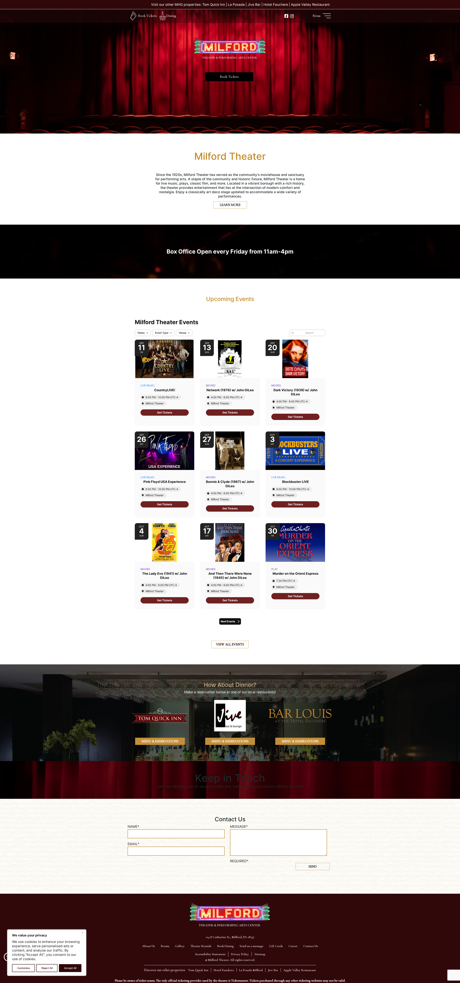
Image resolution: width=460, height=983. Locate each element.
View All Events (230, 644)
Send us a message (251, 946)
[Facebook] (286, 16)
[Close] (82, 932)
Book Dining (225, 946)
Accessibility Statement (210, 954)
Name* (133, 826)
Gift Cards (276, 946)
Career (293, 946)
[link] (165, 412)
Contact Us (310, 946)
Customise (23, 968)
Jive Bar (254, 5)
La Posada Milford (251, 970)
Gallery (180, 946)
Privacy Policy (240, 954)
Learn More (230, 205)
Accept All (70, 968)
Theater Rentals (200, 946)
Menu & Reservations (160, 741)
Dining (171, 16)
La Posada (236, 5)
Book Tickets (147, 16)
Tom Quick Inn (213, 5)
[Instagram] (292, 16)
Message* (239, 826)
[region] (46, 952)
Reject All (47, 968)
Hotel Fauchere (275, 5)
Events (165, 946)
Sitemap (259, 954)
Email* (133, 844)
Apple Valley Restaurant (310, 5)
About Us (148, 946)
